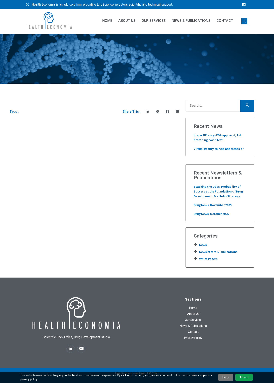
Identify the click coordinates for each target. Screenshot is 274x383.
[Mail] (81, 349)
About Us (126, 20)
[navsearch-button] (244, 21)
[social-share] (147, 112)
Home (107, 20)
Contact (224, 20)
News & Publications (191, 20)
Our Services (153, 20)
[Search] (247, 106)
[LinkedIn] (244, 5)
